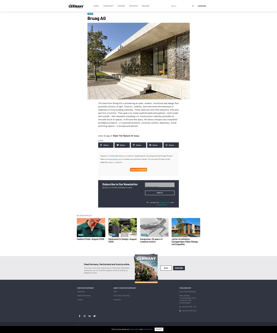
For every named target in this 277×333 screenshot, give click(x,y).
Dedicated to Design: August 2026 (122, 240)
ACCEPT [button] (159, 329)
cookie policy (147, 329)
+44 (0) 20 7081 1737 (188, 307)
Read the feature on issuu (126, 135)
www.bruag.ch (105, 135)
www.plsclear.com (114, 159)
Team (116, 292)
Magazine (145, 6)
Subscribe (202, 6)
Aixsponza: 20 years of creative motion (151, 240)
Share (106, 145)
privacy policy (134, 329)
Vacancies (117, 300)
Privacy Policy (164, 202)
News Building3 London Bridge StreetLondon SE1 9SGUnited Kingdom (187, 299)
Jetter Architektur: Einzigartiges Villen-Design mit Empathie (185, 242)
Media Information (84, 296)
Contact (80, 300)
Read (166, 268)
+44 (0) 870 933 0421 (189, 311)
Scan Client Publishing (122, 296)
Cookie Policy (161, 205)
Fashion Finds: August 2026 (90, 239)
